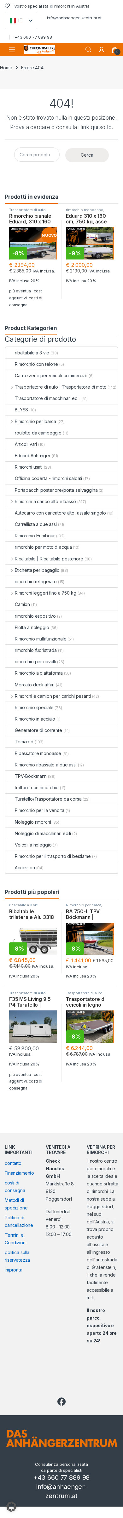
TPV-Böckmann (31, 776)
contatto (13, 1163)
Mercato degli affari (35, 684)
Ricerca (88, 49)
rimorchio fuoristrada (36, 650)
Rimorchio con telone (36, 364)
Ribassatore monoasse (38, 753)
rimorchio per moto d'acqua (43, 547)
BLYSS (21, 409)
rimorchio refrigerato (36, 581)
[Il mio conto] (101, 49)
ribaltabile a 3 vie (32, 352)
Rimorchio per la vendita (39, 810)
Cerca (87, 155)
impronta (13, 1269)
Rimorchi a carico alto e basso (45, 501)
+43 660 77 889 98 (33, 37)
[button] (11, 1506)
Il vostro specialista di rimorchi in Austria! (51, 6)
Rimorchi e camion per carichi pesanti (53, 696)
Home (6, 67)
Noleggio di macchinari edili (43, 833)
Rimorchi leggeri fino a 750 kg (45, 593)
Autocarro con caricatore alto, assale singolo (60, 512)
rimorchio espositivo (35, 616)
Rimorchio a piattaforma (39, 673)
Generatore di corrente (38, 730)
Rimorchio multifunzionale (41, 638)
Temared (24, 741)
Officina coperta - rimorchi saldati (48, 478)
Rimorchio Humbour (35, 535)
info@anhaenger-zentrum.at (74, 17)
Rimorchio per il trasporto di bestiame (53, 856)
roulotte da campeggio (38, 432)
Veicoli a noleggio (33, 844)
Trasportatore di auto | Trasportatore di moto (28, 212)
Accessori (25, 867)
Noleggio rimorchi (33, 822)
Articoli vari (26, 444)
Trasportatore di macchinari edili (47, 398)
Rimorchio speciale (34, 707)
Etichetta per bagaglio (37, 570)
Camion (22, 604)
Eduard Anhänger (32, 455)
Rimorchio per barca (35, 421)
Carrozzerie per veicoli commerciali (51, 375)
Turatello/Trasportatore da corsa (48, 799)
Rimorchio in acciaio (35, 719)
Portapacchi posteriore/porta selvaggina (56, 490)
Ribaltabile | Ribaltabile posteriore (49, 558)
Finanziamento (19, 1173)
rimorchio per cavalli (35, 661)
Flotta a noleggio (32, 627)
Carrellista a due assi (36, 524)
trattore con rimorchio (37, 787)
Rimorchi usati (29, 467)
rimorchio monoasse (84, 210)
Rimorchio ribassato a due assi (46, 764)
